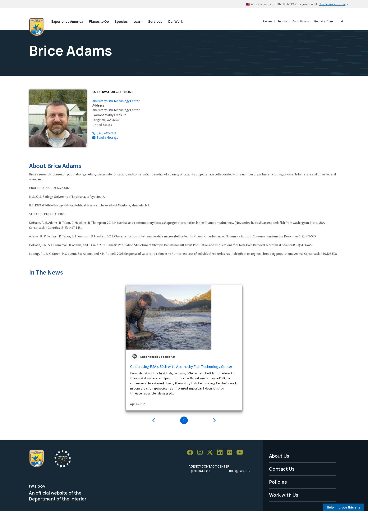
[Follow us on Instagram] (201, 453)
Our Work (175, 21)
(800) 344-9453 (200, 471)
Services (155, 21)
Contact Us (282, 469)
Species (121, 21)
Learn (137, 21)
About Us (279, 456)
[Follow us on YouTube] (241, 453)
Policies (278, 482)
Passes (267, 21)
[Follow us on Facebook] (191, 453)
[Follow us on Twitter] (211, 453)
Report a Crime (324, 21)
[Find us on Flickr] (231, 453)
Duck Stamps (300, 21)
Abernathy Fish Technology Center (116, 101)
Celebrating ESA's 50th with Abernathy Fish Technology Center (181, 366)
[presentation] (153, 420)
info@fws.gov (239, 471)
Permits (282, 21)
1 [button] (184, 420)
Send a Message (107, 137)
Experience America (67, 21)
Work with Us (283, 495)
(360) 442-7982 (106, 133)
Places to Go (99, 21)
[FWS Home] (36, 27)
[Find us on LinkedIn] (221, 453)
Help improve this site (343, 507)
